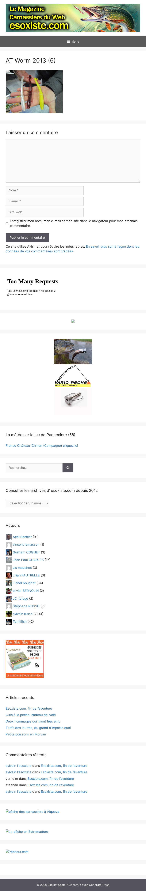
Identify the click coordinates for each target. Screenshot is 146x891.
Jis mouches (22, 567)
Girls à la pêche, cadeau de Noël (31, 715)
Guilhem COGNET (26, 552)
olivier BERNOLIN (26, 591)
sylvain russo (23, 614)
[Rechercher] (68, 467)
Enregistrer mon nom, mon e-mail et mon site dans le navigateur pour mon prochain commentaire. (74, 223)
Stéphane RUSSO (26, 606)
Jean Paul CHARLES (28, 560)
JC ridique (20, 598)
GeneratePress (99, 885)
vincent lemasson (26, 544)
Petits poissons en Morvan (26, 734)
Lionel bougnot (24, 583)
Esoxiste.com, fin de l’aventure (29, 708)
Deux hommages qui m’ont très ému (33, 721)
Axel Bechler (22, 537)
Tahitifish (20, 621)
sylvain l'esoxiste (18, 766)
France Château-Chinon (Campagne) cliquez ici (42, 445)
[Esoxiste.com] (73, 18)
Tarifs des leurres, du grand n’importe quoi (38, 728)
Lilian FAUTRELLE (26, 575)
